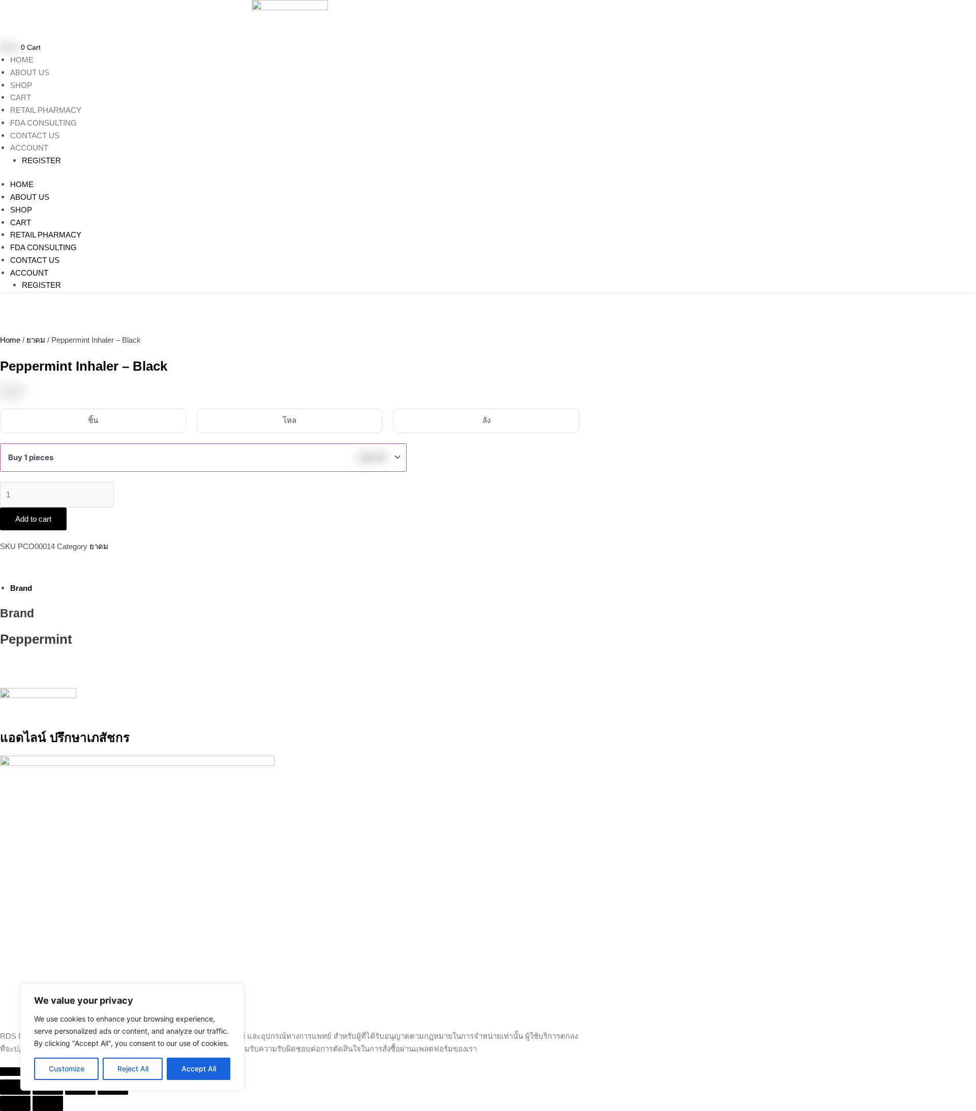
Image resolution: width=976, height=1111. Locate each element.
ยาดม (35, 340)
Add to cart (33, 519)
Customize (66, 1068)
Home (22, 59)
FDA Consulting (43, 122)
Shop (21, 85)
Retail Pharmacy (45, 110)
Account (29, 147)
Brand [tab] (21, 588)
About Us (29, 72)
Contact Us (34, 135)
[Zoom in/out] (15, 1087)
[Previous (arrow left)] (15, 1103)
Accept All (198, 1068)
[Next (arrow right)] (48, 1103)
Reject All (132, 1068)
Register (41, 160)
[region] (132, 1037)
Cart (20, 97)
